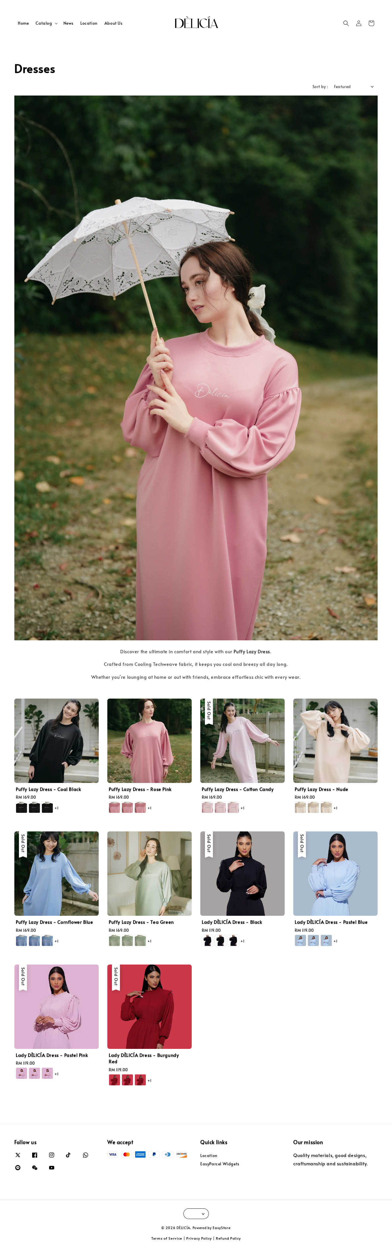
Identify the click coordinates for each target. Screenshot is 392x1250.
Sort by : (320, 86)
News (68, 23)
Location (89, 23)
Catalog (44, 23)
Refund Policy (228, 1238)
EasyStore (221, 1227)
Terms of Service (166, 1238)
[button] (346, 23)
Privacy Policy (199, 1238)
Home (23, 23)
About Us (113, 23)
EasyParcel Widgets (219, 1164)
